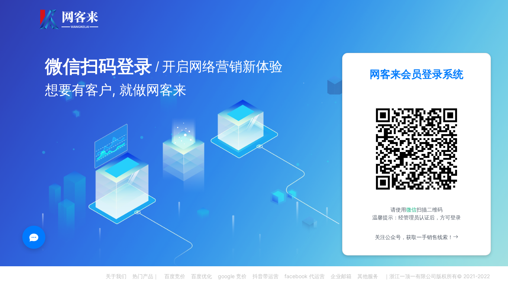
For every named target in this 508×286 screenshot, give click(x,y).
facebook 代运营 (304, 276)
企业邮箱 (341, 276)
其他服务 (367, 276)
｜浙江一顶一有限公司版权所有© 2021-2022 (437, 276)
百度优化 (201, 276)
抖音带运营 (266, 276)
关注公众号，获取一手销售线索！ (414, 237)
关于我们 (116, 276)
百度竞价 (174, 276)
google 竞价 (232, 276)
